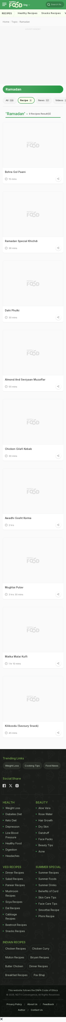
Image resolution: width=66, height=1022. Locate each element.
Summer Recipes (48, 872)
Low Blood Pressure (12, 835)
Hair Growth (45, 820)
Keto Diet (11, 820)
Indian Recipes (14, 942)
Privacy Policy (14, 1004)
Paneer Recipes (15, 885)
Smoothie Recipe (48, 909)
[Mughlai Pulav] (33, 560)
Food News (52, 765)
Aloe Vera (44, 808)
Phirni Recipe (46, 916)
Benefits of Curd (48, 891)
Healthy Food (14, 843)
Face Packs (45, 839)
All (9, 100)
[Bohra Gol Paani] (33, 145)
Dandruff (43, 832)
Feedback (48, 1004)
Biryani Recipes (39, 957)
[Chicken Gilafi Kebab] (33, 422)
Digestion (11, 849)
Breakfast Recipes (16, 975)
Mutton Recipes (14, 957)
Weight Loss (12, 765)
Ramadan (25, 21)
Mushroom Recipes (12, 893)
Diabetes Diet (14, 814)
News (43, 100)
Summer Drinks (47, 885)
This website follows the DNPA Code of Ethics (33, 990)
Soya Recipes (14, 901)
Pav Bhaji (39, 975)
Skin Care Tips (47, 897)
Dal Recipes (13, 908)
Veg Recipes (12, 867)
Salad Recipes (14, 878)
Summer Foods (47, 878)
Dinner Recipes (15, 872)
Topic (14, 21)
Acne (41, 851)
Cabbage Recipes (11, 916)
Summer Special (48, 867)
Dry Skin (43, 826)
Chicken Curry (40, 948)
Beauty (42, 802)
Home (6, 21)
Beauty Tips (45, 845)
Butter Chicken (14, 966)
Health (8, 802)
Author (21, 1010)
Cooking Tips (32, 765)
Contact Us (37, 1010)
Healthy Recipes (28, 13)
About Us (32, 1004)
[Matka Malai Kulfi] (33, 630)
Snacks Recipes (51, 13)
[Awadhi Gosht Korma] (33, 491)
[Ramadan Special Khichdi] (33, 214)
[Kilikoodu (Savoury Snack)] (33, 699)
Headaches (12, 855)
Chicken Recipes (15, 948)
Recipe (25, 100)
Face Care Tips (47, 903)
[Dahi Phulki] (33, 283)
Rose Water (45, 814)
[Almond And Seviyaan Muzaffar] (33, 353)
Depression (12, 826)
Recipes (7, 13)
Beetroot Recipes (16, 924)
